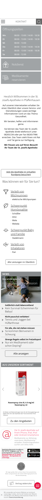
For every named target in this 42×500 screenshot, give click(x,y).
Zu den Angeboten (21, 421)
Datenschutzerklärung (16, 497)
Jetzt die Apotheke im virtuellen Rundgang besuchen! (21, 173)
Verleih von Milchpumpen (19, 193)
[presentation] (3, 389)
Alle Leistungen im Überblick (21, 262)
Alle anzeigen (21, 353)
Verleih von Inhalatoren (18, 246)
